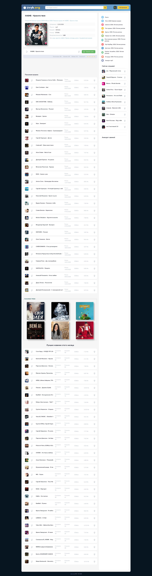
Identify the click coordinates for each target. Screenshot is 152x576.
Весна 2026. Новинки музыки (54, 21)
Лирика (67, 38)
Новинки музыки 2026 (37, 21)
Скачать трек (90, 52)
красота (58, 38)
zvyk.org (72, 574)
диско (77, 38)
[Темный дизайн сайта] (115, 7)
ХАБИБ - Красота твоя (71, 21)
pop (54, 38)
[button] (123, 7)
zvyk (33, 7)
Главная (27, 21)
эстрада (72, 38)
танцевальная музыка (85, 38)
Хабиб (62, 38)
